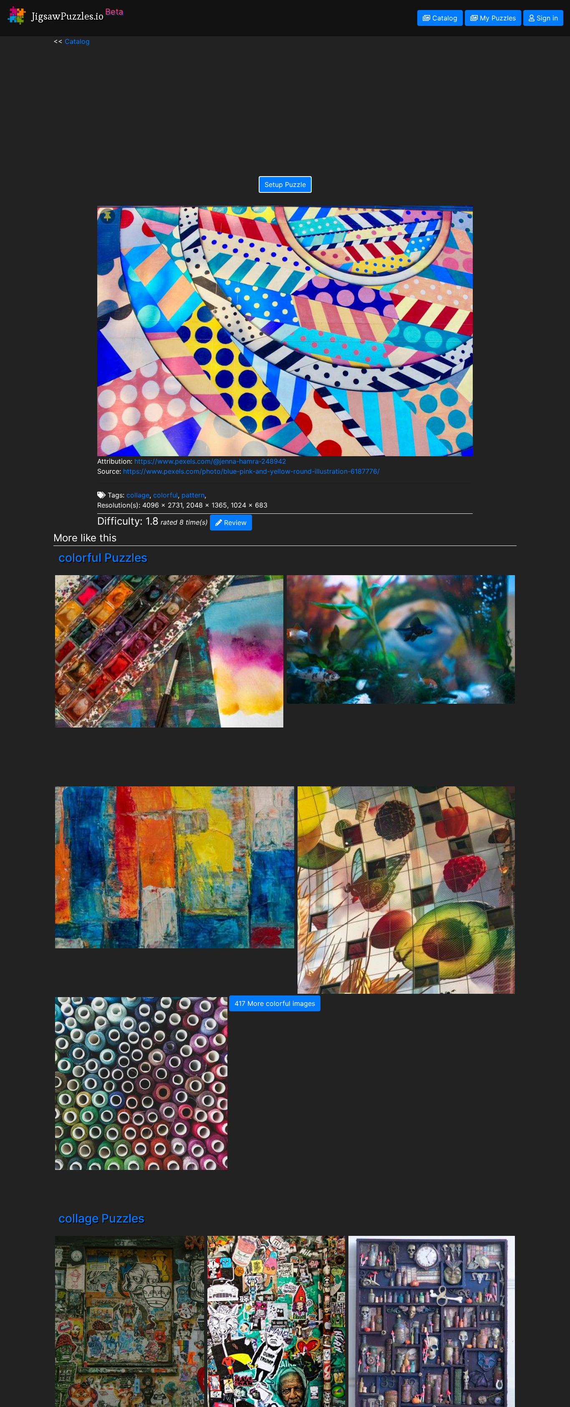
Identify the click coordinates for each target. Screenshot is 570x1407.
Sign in (546, 18)
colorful (165, 495)
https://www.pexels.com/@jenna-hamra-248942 (210, 461)
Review (234, 522)
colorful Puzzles (102, 558)
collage (137, 495)
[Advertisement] (285, 104)
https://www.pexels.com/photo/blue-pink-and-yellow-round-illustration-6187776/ (251, 471)
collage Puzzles (101, 1218)
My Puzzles (497, 18)
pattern (193, 495)
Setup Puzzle (285, 184)
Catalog (443, 18)
